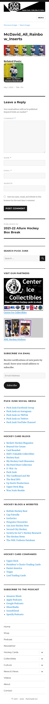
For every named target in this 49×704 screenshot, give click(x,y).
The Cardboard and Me (18, 475)
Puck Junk (11, 472)
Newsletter (9, 646)
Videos (7, 678)
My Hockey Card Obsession (20, 461)
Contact (8, 690)
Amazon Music (14, 596)
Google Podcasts (14, 603)
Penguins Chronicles (17, 522)
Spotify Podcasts (15, 614)
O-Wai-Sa (11, 468)
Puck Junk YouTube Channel (21, 422)
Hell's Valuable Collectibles (20, 454)
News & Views (11, 671)
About (7, 684)
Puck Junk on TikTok (17, 415)
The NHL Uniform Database (20, 540)
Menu (41, 18)
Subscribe (12, 385)
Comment (10, 118)
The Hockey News (15, 536)
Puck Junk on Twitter (17, 418)
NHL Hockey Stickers (15, 339)
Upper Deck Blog (15, 486)
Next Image (25, 25)
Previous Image (10, 25)
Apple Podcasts (14, 599)
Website (8, 183)
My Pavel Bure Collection (19, 465)
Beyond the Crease (16, 446)
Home (7, 626)
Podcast (8, 639)
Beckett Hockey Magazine (19, 443)
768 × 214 (19, 87)
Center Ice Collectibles (15, 312)
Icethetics (11, 518)
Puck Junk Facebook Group (20, 407)
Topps (9, 572)
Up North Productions (17, 483)
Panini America (14, 568)
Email (8, 171)
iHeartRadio (12, 607)
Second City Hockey (16, 529)
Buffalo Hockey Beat (16, 511)
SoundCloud (12, 610)
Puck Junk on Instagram (18, 411)
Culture (8, 665)
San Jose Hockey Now (17, 525)
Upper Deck (12, 561)
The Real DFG (13, 479)
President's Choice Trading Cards (23, 564)
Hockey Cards (11, 652)
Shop (6, 633)
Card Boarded (13, 450)
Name (7, 158)
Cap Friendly (12, 514)
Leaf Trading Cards (16, 575)
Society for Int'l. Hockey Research (23, 533)
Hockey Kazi (12, 457)
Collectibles (10, 658)
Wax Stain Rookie (15, 490)
